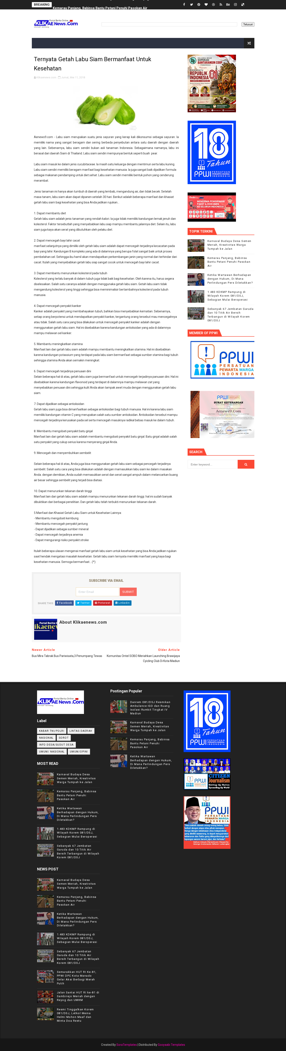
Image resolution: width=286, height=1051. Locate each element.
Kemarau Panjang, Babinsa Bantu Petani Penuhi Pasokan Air (100, 5)
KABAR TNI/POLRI (51, 730)
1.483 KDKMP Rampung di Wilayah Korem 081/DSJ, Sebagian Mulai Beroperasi (227, 295)
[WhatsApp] (250, 4)
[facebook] (184, 4)
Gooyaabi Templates (171, 1044)
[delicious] (243, 4)
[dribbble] (213, 4)
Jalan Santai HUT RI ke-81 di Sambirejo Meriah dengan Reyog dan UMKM (78, 996)
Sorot (64, 737)
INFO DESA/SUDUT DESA (56, 744)
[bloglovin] (206, 4)
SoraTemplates (126, 1044)
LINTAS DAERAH (81, 730)
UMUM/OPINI (79, 751)
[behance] (228, 4)
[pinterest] (199, 4)
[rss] (221, 4)
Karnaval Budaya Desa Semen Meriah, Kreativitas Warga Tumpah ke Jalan (229, 244)
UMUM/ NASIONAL (52, 751)
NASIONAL (46, 737)
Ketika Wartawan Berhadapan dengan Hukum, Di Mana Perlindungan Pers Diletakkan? (230, 278)
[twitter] (191, 4)
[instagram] (235, 4)
